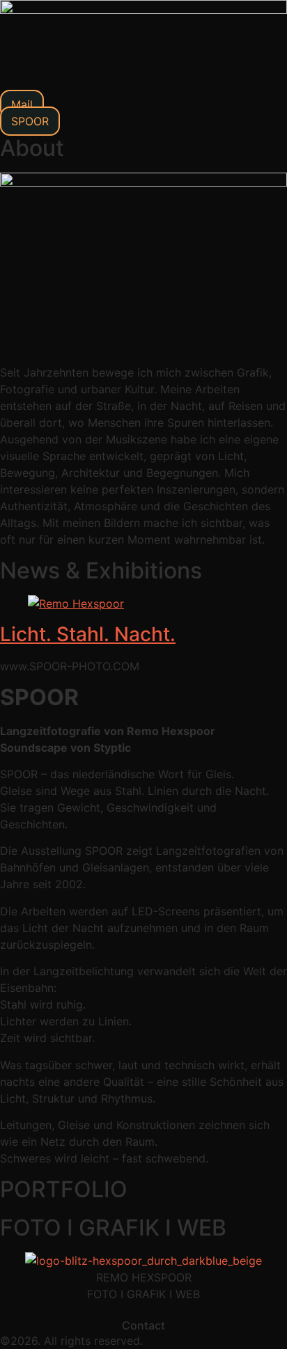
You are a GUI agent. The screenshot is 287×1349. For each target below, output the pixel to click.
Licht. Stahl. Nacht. (88, 634)
